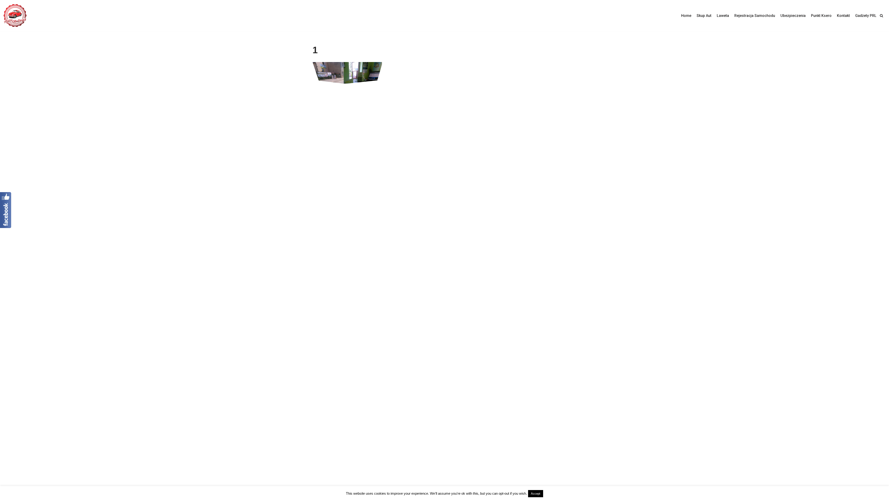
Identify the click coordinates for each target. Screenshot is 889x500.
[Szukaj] (881, 15)
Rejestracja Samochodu (754, 15)
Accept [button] (535, 493)
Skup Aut (704, 15)
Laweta (723, 15)
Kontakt (843, 15)
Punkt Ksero (821, 15)
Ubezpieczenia (793, 15)
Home (686, 15)
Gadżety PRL (865, 15)
